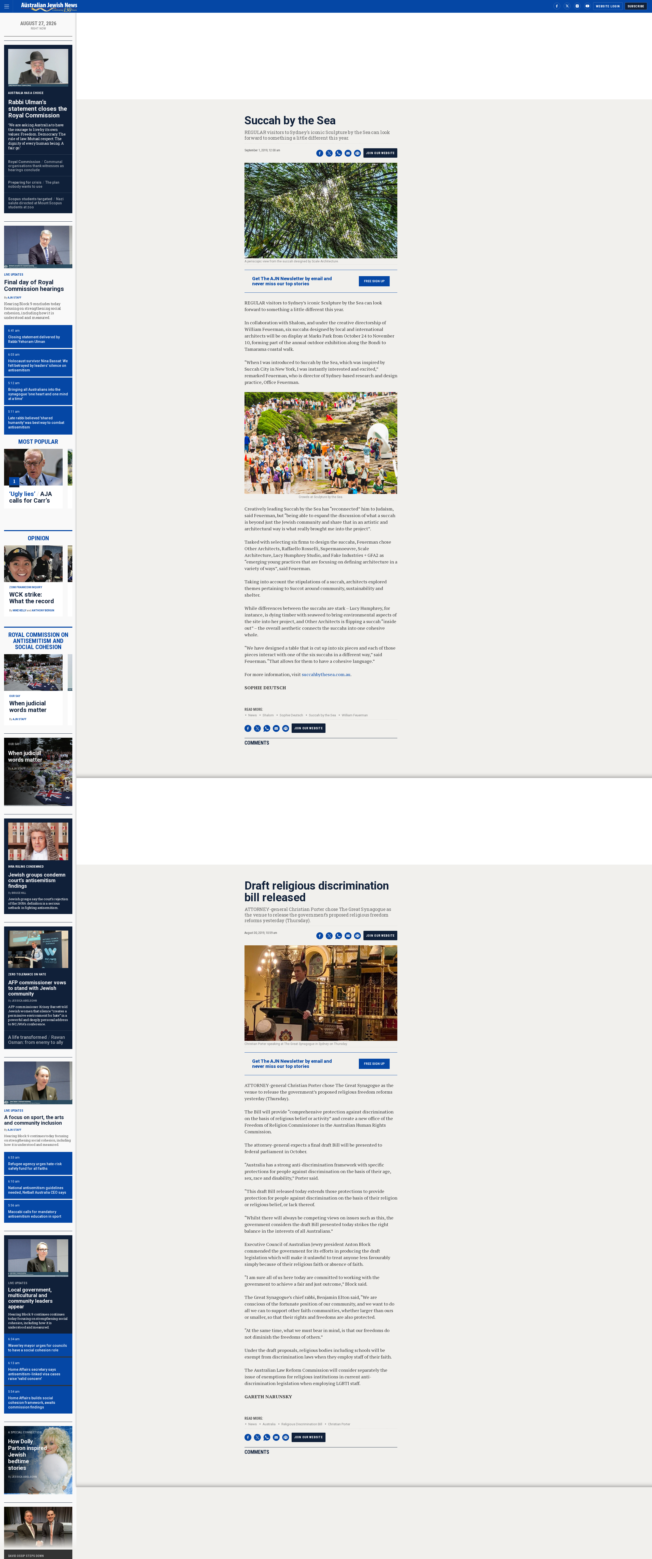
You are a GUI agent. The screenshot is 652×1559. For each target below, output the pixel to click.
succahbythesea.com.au (326, 674)
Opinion (38, 538)
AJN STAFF (14, 297)
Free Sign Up (374, 281)
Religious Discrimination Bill (301, 1424)
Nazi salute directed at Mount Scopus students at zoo (36, 203)
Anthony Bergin (43, 610)
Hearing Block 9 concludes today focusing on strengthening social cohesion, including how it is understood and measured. (32, 310)
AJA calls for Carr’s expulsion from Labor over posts (33, 503)
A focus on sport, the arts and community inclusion (34, 1120)
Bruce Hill (19, 893)
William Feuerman (355, 715)
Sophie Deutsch (291, 715)
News (252, 715)
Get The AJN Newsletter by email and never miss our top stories (292, 281)
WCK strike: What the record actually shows (31, 601)
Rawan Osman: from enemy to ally (36, 1039)
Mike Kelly (19, 610)
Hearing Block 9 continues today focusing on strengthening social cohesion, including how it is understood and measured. (37, 1140)
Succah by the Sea (322, 715)
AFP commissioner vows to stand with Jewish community (37, 988)
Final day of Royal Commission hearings (34, 285)
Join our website (380, 153)
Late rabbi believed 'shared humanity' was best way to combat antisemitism (36, 422)
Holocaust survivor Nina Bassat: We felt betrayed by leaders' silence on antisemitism (38, 365)
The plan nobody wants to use (33, 184)
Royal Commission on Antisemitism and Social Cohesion (38, 641)
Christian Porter (339, 1424)
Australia (269, 1424)
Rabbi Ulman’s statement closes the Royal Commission (37, 109)
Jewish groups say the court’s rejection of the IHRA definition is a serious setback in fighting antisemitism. (38, 903)
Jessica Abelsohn (24, 1000)
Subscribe (636, 6)
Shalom (268, 715)
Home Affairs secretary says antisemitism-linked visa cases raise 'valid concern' (34, 1374)
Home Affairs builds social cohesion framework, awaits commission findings (31, 1402)
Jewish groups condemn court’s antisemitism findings (36, 880)
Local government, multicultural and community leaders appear (30, 1298)
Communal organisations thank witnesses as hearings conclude (36, 166)
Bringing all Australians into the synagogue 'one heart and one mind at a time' (38, 394)
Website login (608, 6)
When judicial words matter (28, 707)
